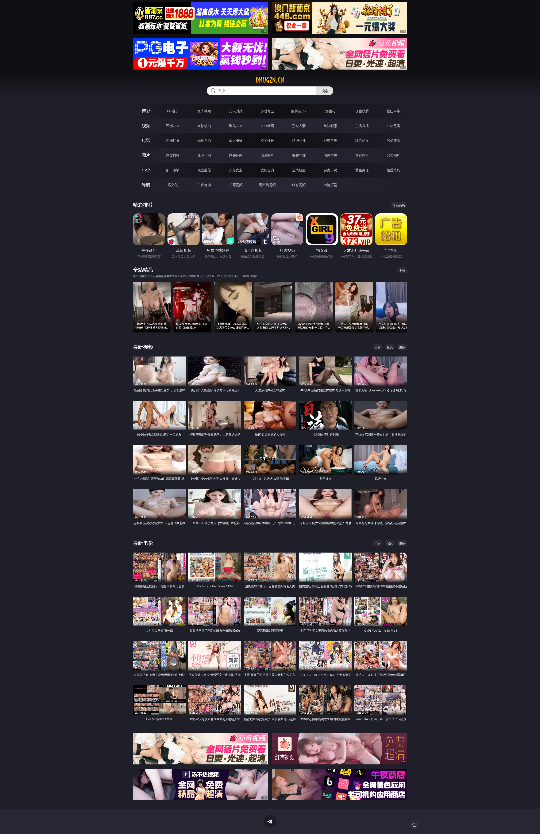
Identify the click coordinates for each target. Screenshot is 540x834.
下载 (402, 270)
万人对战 (236, 111)
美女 (378, 347)
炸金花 (330, 111)
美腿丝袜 (299, 155)
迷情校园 (299, 170)
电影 (146, 140)
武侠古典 (267, 170)
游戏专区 (267, 111)
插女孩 (173, 185)
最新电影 (143, 542)
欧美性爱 (267, 140)
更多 (402, 347)
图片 (146, 155)
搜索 (324, 91)
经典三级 (330, 140)
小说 (146, 170)
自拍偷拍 (204, 126)
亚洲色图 (204, 155)
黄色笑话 (362, 170)
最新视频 (143, 346)
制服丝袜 (299, 140)
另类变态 (393, 140)
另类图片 (393, 155)
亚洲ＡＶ (173, 126)
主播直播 (362, 126)
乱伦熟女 (362, 140)
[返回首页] (414, 825)
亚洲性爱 (173, 140)
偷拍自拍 (204, 140)
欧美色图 (236, 155)
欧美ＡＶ (236, 126)
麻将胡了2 (298, 111)
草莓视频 (236, 185)
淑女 (390, 543)
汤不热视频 (267, 185)
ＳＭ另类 (393, 126)
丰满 (378, 543)
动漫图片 (267, 155)
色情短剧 (330, 185)
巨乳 (390, 347)
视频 (146, 126)
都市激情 (173, 170)
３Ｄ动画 (267, 126)
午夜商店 (204, 185)
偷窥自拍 (173, 155)
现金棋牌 (362, 111)
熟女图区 (362, 155)
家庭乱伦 (204, 170)
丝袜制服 (330, 126)
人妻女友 (236, 170)
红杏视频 (299, 185)
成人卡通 (236, 140)
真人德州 (204, 111)
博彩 (146, 111)
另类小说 (330, 170)
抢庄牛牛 (393, 111)
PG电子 (172, 111)
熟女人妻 (299, 126)
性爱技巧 (393, 170)
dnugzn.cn (270, 80)
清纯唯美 (330, 155)
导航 (146, 185)
